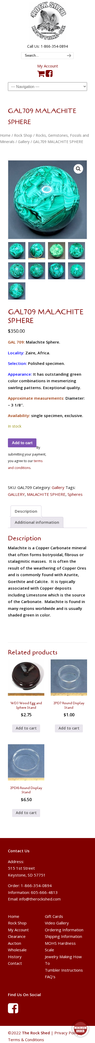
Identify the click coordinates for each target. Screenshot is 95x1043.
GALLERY (16, 494)
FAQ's (50, 976)
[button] (78, 169)
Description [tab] (26, 511)
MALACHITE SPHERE (46, 494)
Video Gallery (57, 923)
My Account (47, 65)
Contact (15, 963)
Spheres (75, 494)
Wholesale (17, 949)
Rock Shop (23, 135)
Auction (14, 943)
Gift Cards (54, 916)
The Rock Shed (47, 21)
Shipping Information (63, 936)
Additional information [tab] (37, 522)
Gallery (24, 141)
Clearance (17, 936)
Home (5, 135)
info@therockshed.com (40, 899)
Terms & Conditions (26, 1039)
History (15, 956)
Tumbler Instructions (64, 970)
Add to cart (22, 442)
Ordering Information (64, 929)
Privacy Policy (66, 1032)
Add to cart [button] (26, 728)
